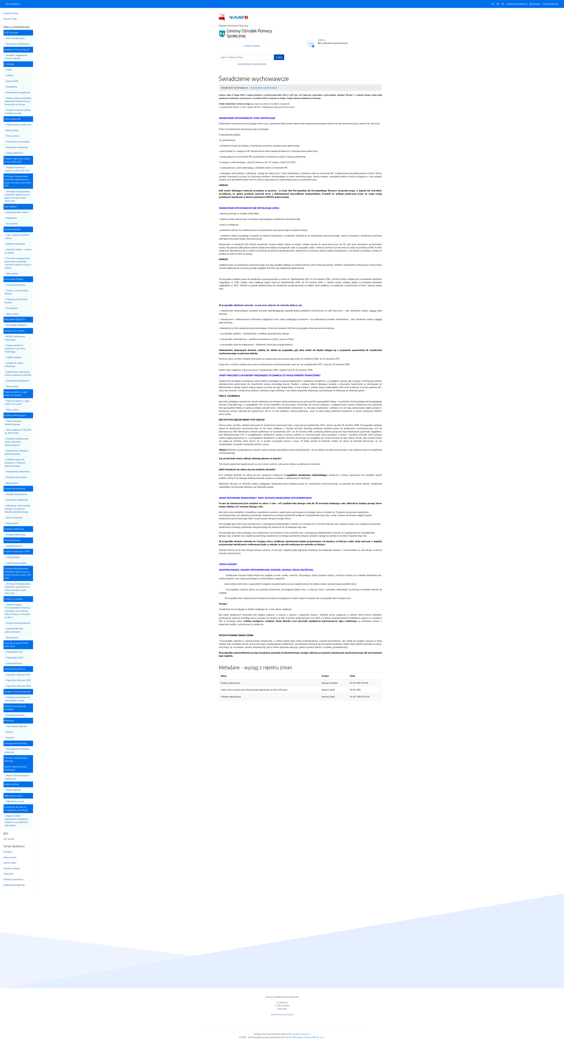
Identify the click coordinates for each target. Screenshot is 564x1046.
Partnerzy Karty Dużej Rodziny (16, 301)
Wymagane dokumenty (17, 147)
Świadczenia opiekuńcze (17, 380)
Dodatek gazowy (14, 546)
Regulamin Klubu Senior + (18, 212)
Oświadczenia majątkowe (18, 92)
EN (497, 3)
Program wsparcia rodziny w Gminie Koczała (18, 111)
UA (492, 3)
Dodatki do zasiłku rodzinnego (14, 365)
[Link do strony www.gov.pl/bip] (223, 17)
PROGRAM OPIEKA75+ (16, 325)
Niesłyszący (535, 3)
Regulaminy (11, 86)
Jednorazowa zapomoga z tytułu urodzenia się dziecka (18, 373)
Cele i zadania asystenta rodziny (17, 236)
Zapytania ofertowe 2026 (18, 686)
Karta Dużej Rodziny (15, 284)
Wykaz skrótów (13, 790)
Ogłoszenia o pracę (15, 801)
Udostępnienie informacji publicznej (17, 750)
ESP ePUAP (9, 839)
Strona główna (13, 3)
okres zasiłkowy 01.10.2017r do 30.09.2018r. (18, 431)
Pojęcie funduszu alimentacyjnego (13, 422)
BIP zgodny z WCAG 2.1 (299, 1034)
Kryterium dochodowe (16, 477)
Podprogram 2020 (14, 657)
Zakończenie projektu (16, 563)
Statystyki (8, 873)
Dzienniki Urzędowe (15, 715)
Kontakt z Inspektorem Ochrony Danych (16, 57)
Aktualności (11, 217)
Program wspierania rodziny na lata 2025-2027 (17, 169)
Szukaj (279, 57)
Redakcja (8, 851)
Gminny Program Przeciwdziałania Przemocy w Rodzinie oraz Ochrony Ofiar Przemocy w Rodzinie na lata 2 (17, 610)
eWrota (321, 40)
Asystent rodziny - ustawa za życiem (18, 251)
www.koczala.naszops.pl (282, 1014)
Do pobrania (12, 223)
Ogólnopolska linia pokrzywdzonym (14, 630)
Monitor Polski (10, 18)
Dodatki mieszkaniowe (16, 494)
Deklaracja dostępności (14, 885)
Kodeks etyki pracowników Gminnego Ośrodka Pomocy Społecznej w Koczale (18, 101)
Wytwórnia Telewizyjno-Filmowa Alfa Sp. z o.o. (303, 1037)
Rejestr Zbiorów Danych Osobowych (17, 777)
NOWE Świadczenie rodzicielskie (15, 338)
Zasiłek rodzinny (13, 357)
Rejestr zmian (10, 862)
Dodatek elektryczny (16, 534)
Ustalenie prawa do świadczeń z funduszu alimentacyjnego (15, 462)
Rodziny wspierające (15, 243)
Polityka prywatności (13, 879)
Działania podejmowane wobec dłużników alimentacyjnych (17, 441)
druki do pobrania (14, 517)
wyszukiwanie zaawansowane (252, 64)
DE (502, 3)
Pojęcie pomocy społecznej (18, 124)
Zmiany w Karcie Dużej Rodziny (16, 292)
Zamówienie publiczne (16, 726)
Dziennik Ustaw (11, 13)
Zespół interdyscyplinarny (18, 623)
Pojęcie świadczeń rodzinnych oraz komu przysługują (15, 348)
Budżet (9, 732)
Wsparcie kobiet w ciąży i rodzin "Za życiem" (17, 402)
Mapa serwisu (10, 857)
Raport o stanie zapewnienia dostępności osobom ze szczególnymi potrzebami (16, 820)
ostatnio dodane (252, 45)
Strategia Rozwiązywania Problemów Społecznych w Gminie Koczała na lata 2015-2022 (17, 588)
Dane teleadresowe (15, 38)
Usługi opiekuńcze (14, 152)
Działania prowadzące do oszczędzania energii (17, 699)
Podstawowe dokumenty (18, 471)
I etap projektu (13, 557)
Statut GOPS (12, 81)
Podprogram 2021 (14, 651)
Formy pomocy (13, 135)
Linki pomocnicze (14, 663)
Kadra (9, 69)
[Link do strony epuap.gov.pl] (238, 17)
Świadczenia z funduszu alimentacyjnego (17, 452)
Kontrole (10, 737)
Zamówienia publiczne (516, 3)
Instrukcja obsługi (12, 868)
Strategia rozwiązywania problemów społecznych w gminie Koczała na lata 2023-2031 (17, 196)
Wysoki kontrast (550, 3)
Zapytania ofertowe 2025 (18, 680)
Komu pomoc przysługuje (18, 141)
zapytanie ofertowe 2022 (18, 674)
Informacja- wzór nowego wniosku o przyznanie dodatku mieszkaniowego (17, 508)
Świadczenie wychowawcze (264, 87)
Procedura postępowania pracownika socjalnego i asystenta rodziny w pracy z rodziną (18, 263)
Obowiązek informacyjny (17, 43)
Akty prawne (12, 130)
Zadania (10, 75)
